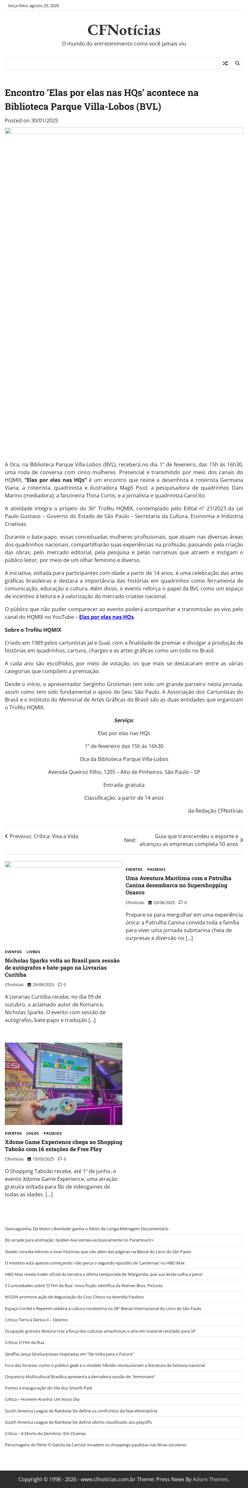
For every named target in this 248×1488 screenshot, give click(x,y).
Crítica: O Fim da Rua (24, 1342)
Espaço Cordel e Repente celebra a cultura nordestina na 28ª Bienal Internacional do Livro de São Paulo (103, 1308)
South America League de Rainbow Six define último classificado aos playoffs (78, 1422)
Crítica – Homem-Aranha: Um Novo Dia (42, 1399)
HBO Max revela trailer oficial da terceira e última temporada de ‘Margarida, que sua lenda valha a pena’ (103, 1274)
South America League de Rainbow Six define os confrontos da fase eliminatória (81, 1411)
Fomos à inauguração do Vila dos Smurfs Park (48, 1388)
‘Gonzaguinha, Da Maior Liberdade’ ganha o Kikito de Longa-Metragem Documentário (87, 1229)
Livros (33, 951)
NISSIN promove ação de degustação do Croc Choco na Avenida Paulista (74, 1297)
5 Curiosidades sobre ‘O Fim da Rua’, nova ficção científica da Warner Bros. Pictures (84, 1285)
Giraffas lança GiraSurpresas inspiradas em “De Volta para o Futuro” (69, 1354)
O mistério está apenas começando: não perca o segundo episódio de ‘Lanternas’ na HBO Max (95, 1263)
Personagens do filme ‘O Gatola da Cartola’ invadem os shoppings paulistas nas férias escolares (95, 1445)
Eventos (13, 951)
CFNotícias (124, 29)
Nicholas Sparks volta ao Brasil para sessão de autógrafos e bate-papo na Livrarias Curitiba (62, 968)
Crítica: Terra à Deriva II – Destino (36, 1320)
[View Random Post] (225, 63)
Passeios (156, 869)
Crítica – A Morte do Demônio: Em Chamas (45, 1433)
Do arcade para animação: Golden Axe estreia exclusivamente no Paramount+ (79, 1240)
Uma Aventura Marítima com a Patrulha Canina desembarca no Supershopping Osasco (179, 885)
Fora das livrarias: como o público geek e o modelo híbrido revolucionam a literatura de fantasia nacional (105, 1365)
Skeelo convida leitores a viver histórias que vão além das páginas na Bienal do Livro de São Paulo (98, 1251)
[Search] (237, 63)
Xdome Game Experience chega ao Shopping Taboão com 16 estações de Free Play (63, 1145)
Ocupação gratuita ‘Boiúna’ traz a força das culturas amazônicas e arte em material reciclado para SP (100, 1331)
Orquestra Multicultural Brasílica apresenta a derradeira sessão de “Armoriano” (80, 1376)
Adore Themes (210, 1479)
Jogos (32, 1133)
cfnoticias (14, 984)
